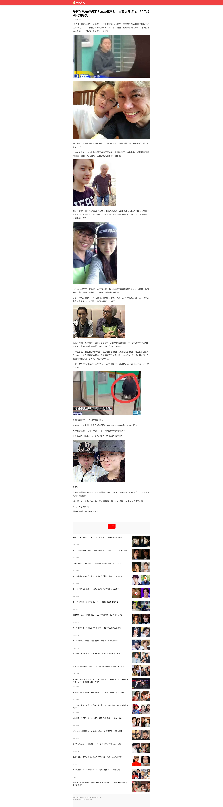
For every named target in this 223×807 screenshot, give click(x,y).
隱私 (88, 799)
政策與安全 (81, 799)
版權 (91, 799)
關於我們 (75, 799)
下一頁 (111, 526)
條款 (85, 799)
